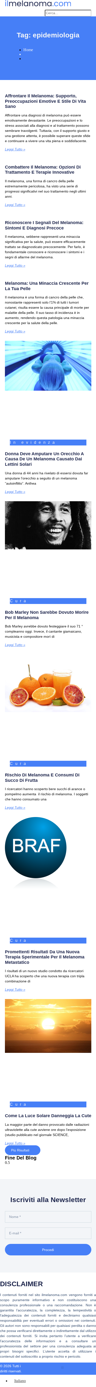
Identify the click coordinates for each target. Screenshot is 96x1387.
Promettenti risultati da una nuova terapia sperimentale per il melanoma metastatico (44, 957)
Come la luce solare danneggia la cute (48, 1115)
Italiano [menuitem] (20, 1381)
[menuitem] (18, 1381)
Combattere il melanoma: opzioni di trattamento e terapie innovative (43, 170)
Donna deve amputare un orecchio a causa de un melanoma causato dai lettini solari (44, 459)
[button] (38, 13)
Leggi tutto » (15, 149)
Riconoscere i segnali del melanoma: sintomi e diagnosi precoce (44, 225)
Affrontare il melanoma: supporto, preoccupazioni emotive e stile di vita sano (45, 101)
